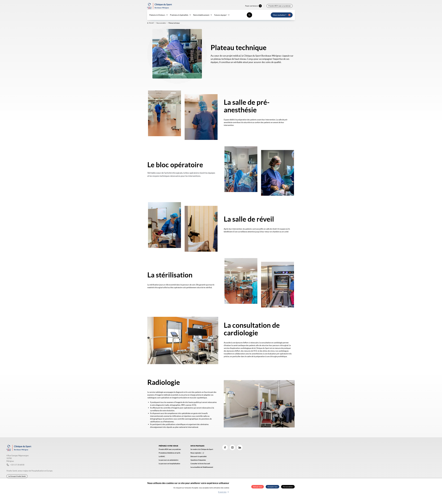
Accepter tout (272, 487)
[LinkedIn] (240, 447)
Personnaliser (288, 487)
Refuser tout (257, 487)
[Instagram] (232, 447)
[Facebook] (225, 447)
